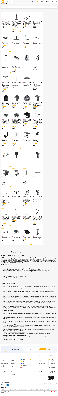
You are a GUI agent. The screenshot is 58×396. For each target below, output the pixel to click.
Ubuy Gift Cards (13, 368)
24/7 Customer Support (52, 360)
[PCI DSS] (3, 385)
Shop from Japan (15, 389)
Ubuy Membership (4, 372)
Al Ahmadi (40, 362)
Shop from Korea (29, 389)
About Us (33, 391)
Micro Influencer (3, 371)
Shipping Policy (3, 369)
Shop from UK (9, 389)
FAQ (11, 365)
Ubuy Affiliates (13, 374)
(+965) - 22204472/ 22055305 (53, 369)
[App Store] (51, 377)
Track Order (3, 366)
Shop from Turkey (42, 389)
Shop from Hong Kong (22, 389)
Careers (12, 369)
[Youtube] (51, 391)
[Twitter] (53, 391)
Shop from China (35, 389)
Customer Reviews (14, 362)
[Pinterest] (55, 391)
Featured (39, 10)
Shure (3, 252)
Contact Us (3, 360)
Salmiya (40, 369)
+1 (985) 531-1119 (52, 372)
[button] (42, 1)
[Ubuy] (2, 1)
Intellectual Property (4, 363)
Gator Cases (8, 252)
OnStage (9, 21)
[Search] (37, 1)
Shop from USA (3, 389)
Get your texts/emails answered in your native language (53, 364)
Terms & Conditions (22, 391)
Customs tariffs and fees (5, 368)
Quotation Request (4, 362)
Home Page (3, 3)
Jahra (40, 366)
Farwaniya (40, 365)
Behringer (21, 252)
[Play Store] (51, 379)
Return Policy (13, 363)
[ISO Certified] (10, 384)
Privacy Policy (28, 391)
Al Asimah (40, 368)
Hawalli (40, 360)
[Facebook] (48, 391)
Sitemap (2, 365)
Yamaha (13, 252)
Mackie (17, 252)
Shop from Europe (49, 389)
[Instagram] (50, 391)
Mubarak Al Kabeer (42, 363)
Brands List (12, 360)
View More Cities (42, 371)
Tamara (12, 372)
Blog (11, 371)
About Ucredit (13, 366)
